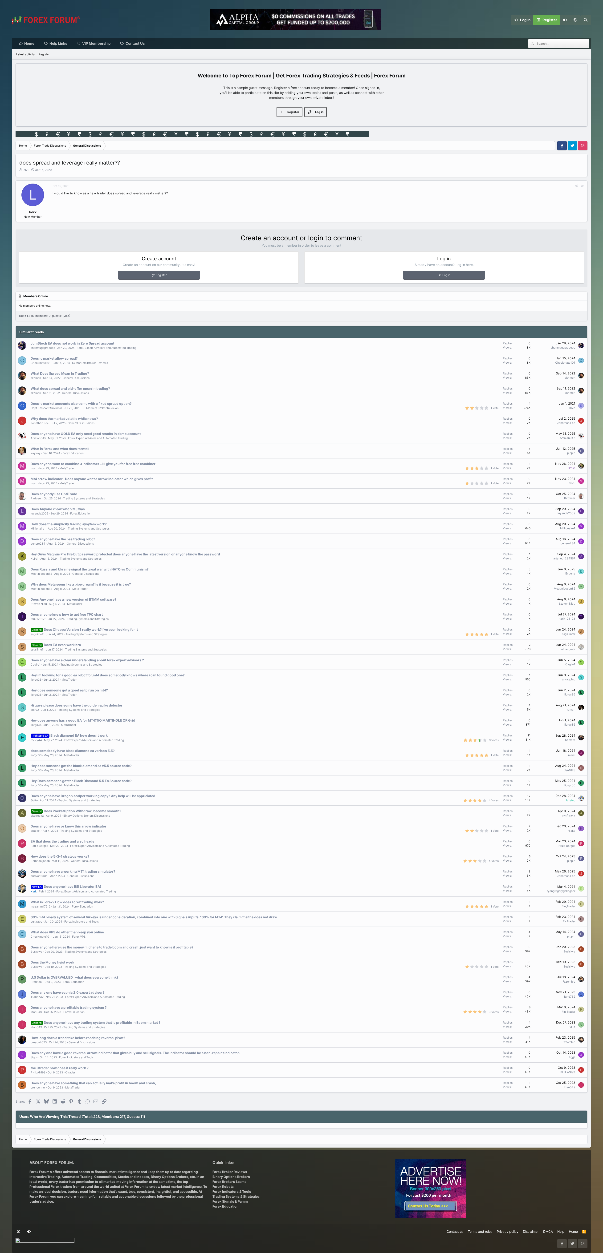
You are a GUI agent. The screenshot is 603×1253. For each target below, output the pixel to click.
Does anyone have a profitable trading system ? (69, 1007)
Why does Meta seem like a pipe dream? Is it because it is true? (81, 584)
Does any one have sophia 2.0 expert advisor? (68, 992)
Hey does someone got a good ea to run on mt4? (69, 690)
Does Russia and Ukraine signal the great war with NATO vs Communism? (90, 569)
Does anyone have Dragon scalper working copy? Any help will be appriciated (93, 796)
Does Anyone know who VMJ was (58, 509)
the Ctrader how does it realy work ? (60, 1068)
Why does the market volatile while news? (64, 419)
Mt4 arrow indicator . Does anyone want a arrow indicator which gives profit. (92, 479)
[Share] (576, 186)
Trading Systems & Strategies (236, 1196)
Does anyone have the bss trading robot (63, 539)
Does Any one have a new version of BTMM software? (73, 599)
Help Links (58, 43)
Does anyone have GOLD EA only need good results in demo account (86, 434)
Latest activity (25, 54)
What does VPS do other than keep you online (67, 932)
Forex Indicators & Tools (231, 1191)
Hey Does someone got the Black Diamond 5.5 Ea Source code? (81, 781)
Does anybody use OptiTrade (54, 494)
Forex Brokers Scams (229, 1182)
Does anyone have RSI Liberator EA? (73, 886)
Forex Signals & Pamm (230, 1201)
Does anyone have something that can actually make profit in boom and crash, (93, 1083)
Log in (446, 275)
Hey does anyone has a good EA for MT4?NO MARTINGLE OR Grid (83, 720)
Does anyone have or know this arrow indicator (68, 826)
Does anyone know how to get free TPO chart (67, 614)
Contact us (455, 1231)
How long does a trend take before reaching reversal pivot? (78, 1038)
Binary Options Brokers (169, 1177)
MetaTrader (67, 468)
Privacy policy (507, 1231)
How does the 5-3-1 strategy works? (60, 856)
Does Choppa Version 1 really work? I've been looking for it (91, 629)
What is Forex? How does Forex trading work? (67, 902)
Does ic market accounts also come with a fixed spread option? (81, 404)
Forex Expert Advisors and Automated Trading (106, 347)
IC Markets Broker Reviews (90, 363)
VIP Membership (96, 43)
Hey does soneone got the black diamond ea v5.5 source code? (81, 766)
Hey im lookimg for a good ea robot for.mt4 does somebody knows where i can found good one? (108, 675)
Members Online (35, 296)
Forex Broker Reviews (229, 1172)
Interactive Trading (44, 1177)
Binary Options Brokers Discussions (86, 815)
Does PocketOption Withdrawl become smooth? (82, 811)
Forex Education (73, 453)
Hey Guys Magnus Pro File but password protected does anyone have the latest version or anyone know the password (125, 554)
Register (44, 54)
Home (29, 43)
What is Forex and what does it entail (60, 449)
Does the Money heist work (52, 962)
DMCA (548, 1231)
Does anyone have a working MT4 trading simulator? (73, 871)
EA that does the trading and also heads (62, 841)
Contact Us (135, 43)
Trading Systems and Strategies (84, 498)
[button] (575, 20)
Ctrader (70, 1072)
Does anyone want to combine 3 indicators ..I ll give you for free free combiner (93, 464)
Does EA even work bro (62, 645)
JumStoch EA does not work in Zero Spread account (72, 343)
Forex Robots (223, 1187)
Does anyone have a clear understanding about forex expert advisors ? (87, 660)
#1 (582, 186)
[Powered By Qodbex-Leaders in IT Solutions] (45, 1241)
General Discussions (76, 378)
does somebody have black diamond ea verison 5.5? (73, 751)
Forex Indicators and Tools (81, 921)
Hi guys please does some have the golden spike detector (76, 705)
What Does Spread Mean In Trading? (60, 373)
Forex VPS (79, 936)
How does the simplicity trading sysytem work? (69, 524)
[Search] (586, 20)
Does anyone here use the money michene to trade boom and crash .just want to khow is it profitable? (112, 947)
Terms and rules (480, 1231)
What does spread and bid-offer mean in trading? (70, 388)
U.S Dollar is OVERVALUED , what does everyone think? (74, 977)
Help (560, 1231)
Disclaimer (531, 1231)
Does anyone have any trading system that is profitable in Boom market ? (102, 1022)
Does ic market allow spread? (54, 358)
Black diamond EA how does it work (79, 735)
